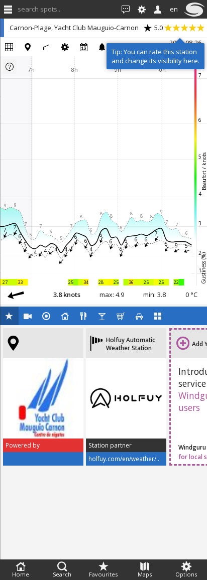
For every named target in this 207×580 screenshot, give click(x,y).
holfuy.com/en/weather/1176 (129, 459)
